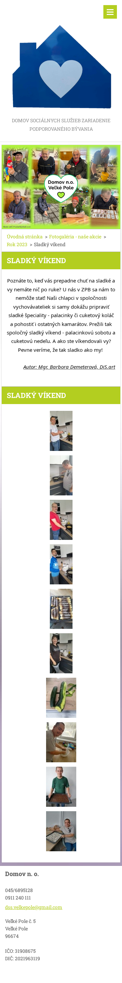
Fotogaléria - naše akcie (75, 236)
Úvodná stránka (25, 236)
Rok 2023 (17, 244)
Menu (110, 12)
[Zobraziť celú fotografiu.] (61, 431)
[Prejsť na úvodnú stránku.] (61, 58)
